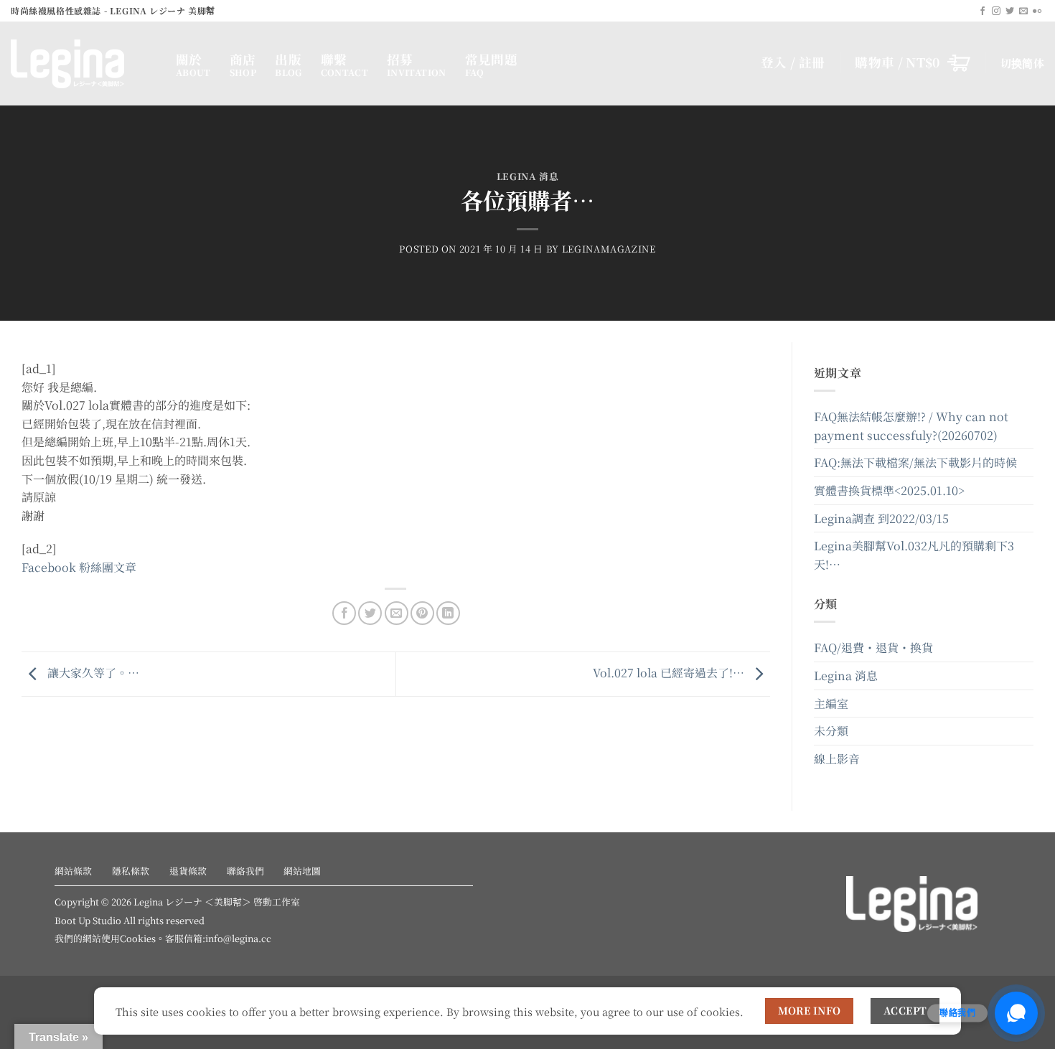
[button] (912, 62)
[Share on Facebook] (344, 613)
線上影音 (837, 759)
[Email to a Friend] (396, 613)
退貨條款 (188, 871)
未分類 (831, 731)
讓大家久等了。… (91, 672)
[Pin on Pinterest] (422, 613)
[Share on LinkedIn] (448, 613)
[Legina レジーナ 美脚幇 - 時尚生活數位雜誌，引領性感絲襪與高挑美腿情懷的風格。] (82, 63)
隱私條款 (130, 871)
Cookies (138, 938)
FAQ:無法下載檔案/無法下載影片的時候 (915, 462)
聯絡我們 (245, 871)
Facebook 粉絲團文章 (79, 567)
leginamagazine (609, 248)
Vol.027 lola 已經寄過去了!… (670, 672)
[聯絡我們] (1016, 1013)
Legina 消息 (528, 176)
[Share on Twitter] (370, 613)
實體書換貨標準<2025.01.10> (889, 490)
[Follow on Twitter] (1009, 11)
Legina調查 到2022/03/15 (881, 518)
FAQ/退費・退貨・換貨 (873, 647)
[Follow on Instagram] (996, 11)
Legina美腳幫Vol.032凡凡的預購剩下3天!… (914, 555)
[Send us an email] (1023, 11)
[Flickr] (1037, 11)
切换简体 (1022, 62)
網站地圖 (302, 871)
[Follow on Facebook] (982, 11)
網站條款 (73, 871)
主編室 (831, 703)
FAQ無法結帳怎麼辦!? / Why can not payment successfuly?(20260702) (911, 425)
